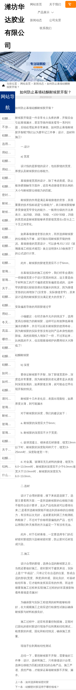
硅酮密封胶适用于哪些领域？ (42, 687)
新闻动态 (39, 83)
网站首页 (25, 83)
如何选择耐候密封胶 (37, 682)
